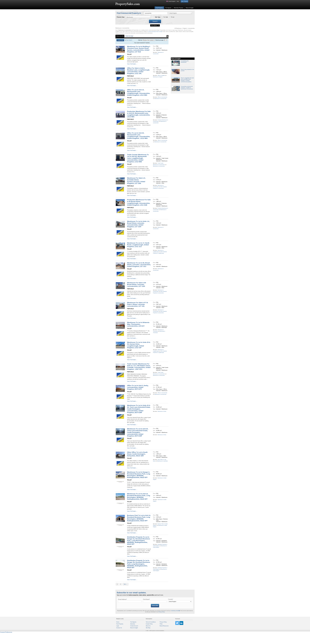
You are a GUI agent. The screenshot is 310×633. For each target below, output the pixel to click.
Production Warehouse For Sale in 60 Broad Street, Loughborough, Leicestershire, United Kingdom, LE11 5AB (139, 202)
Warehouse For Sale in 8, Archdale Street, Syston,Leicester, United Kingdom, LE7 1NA (136, 180)
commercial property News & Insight (155, 31)
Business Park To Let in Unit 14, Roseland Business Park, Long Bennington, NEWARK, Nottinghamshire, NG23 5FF (139, 518)
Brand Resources (164, 625)
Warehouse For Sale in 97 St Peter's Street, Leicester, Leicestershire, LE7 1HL (137, 304)
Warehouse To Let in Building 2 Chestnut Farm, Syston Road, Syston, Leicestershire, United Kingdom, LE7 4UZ (138, 49)
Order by (140, 40)
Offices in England (161, 75)
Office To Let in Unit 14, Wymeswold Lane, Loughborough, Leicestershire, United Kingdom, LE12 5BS (138, 92)
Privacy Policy (162, 611)
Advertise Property (178, 7)
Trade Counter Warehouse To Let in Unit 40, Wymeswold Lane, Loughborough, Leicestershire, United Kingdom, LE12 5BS (138, 158)
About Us (148, 625)
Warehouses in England (157, 76)
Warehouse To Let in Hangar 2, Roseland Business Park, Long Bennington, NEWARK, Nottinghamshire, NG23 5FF (138, 474)
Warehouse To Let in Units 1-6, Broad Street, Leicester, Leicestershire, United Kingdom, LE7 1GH (138, 224)
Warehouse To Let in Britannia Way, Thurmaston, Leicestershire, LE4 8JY (138, 324)
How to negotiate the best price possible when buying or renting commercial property (187, 79)
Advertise (132, 624)
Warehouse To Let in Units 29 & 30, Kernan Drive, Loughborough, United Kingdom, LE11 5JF (138, 344)
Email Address (122, 599)
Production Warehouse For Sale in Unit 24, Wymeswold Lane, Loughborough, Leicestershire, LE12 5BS (139, 114)
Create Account (134, 625)
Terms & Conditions (151, 622)
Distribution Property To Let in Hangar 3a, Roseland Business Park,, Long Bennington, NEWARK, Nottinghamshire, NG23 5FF (138, 540)
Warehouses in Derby (162, 411)
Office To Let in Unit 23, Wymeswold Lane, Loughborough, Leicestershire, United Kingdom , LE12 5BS (138, 135)
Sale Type (157, 17)
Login (117, 625)
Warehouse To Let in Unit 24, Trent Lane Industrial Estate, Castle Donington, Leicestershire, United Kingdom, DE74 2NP (137, 432)
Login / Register (184, 1)
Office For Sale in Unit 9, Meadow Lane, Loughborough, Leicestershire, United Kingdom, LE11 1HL (138, 70)
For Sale (166, 17)
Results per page (159, 40)
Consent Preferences (6, 632)
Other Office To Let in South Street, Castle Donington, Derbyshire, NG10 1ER (137, 454)
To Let (172, 17)
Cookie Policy (149, 624)
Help (178, 1)
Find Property (159, 7)
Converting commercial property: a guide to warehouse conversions (187, 88)
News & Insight (189, 7)
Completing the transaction (185, 61)
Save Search (129, 40)
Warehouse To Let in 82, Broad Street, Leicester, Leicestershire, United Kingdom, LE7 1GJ (139, 264)
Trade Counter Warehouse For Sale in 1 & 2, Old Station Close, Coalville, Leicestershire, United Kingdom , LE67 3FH (138, 366)
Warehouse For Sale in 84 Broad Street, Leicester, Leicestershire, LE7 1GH (136, 284)
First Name (146, 599)
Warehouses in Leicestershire (160, 98)
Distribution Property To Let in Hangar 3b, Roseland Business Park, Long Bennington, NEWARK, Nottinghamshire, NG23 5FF (138, 564)
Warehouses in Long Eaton (162, 460)
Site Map (148, 627)
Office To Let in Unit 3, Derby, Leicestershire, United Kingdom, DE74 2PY (137, 387)
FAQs (161, 624)
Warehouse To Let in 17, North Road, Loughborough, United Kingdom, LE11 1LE (138, 244)
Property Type (120, 17)
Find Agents (168, 7)
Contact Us (119, 627)
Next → (125, 584)
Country (170, 599)
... (138, 61)
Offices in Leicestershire (162, 97)
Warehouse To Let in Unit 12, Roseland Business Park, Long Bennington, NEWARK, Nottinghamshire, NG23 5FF (138, 496)
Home (117, 622)
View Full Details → (132, 64)
